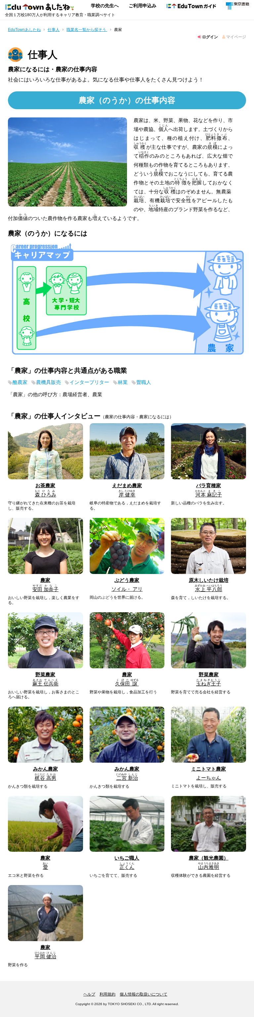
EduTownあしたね (24, 29)
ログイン (209, 37)
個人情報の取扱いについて (143, 994)
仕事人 (54, 29)
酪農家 (20, 382)
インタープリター (89, 382)
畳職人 (143, 382)
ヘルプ (89, 994)
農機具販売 (48, 382)
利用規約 (107, 994)
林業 (123, 382)
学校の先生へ (105, 5)
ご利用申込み (142, 5)
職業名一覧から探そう (86, 29)
